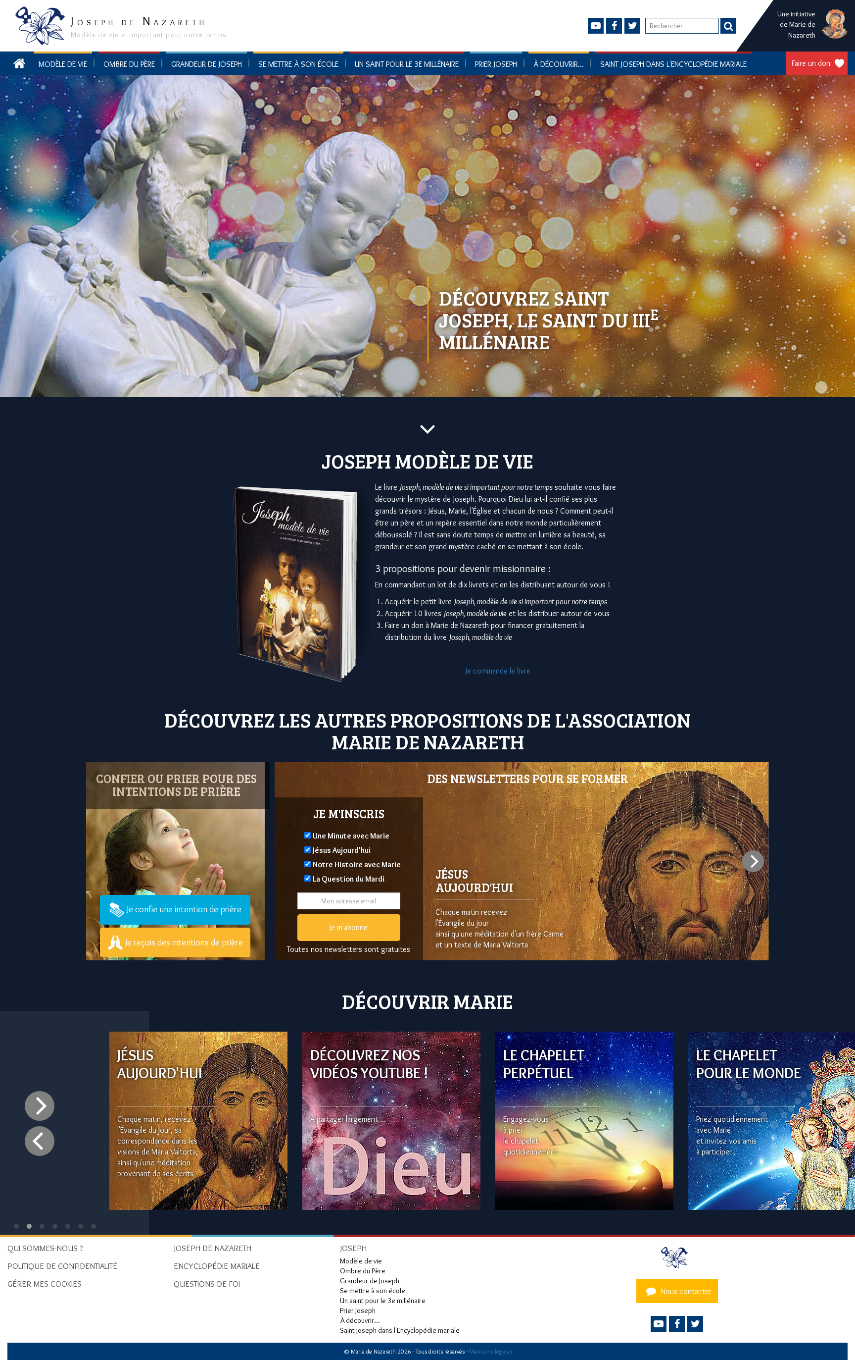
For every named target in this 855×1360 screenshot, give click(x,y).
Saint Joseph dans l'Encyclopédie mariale (673, 64)
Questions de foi (207, 1284)
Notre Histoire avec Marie (357, 864)
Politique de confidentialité (62, 1266)
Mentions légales (490, 1351)
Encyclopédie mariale (217, 1266)
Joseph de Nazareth (212, 1248)
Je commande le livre (498, 671)
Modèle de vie (63, 64)
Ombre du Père (129, 64)
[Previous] (39, 1141)
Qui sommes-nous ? (45, 1248)
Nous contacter (685, 1291)
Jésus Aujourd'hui (342, 850)
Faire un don (811, 63)
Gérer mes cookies (44, 1284)
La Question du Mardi (348, 879)
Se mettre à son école (298, 64)
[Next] (753, 861)
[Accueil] (677, 1257)
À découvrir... (558, 64)
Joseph (353, 1248)
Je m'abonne (349, 927)
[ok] (728, 26)
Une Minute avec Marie (351, 835)
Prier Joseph (496, 64)
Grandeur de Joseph (206, 64)
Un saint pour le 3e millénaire (407, 64)
